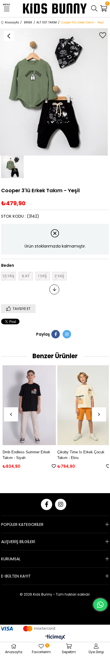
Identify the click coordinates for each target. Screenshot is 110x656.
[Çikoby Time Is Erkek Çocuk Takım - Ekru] (82, 405)
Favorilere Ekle (52, 466)
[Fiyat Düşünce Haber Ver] (54, 289)
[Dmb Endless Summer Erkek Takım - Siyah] (27, 405)
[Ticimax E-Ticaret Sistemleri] (55, 637)
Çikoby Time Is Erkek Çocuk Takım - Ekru (79, 455)
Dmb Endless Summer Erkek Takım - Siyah (25, 455)
